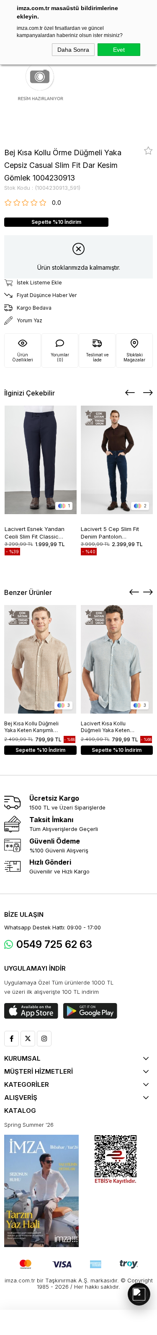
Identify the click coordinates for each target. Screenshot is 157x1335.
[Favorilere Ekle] (148, 150)
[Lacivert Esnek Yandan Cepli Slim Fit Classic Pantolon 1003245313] (41, 460)
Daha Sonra (73, 49)
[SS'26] (41, 1191)
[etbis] (115, 1159)
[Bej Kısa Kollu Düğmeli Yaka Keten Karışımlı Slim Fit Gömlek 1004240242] (40, 659)
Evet (119, 49)
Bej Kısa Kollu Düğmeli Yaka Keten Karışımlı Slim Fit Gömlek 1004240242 (31, 727)
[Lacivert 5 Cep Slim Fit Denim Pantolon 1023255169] (117, 460)
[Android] (90, 1011)
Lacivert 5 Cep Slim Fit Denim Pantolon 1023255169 (110, 532)
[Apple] (31, 1011)
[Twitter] (28, 1038)
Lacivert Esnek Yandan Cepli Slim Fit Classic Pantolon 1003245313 (34, 532)
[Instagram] (44, 1038)
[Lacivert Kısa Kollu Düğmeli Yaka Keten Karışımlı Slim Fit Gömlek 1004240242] (117, 659)
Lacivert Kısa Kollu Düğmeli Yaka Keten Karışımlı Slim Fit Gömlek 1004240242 (110, 727)
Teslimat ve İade (97, 357)
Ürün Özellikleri (22, 357)
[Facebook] (11, 1038)
